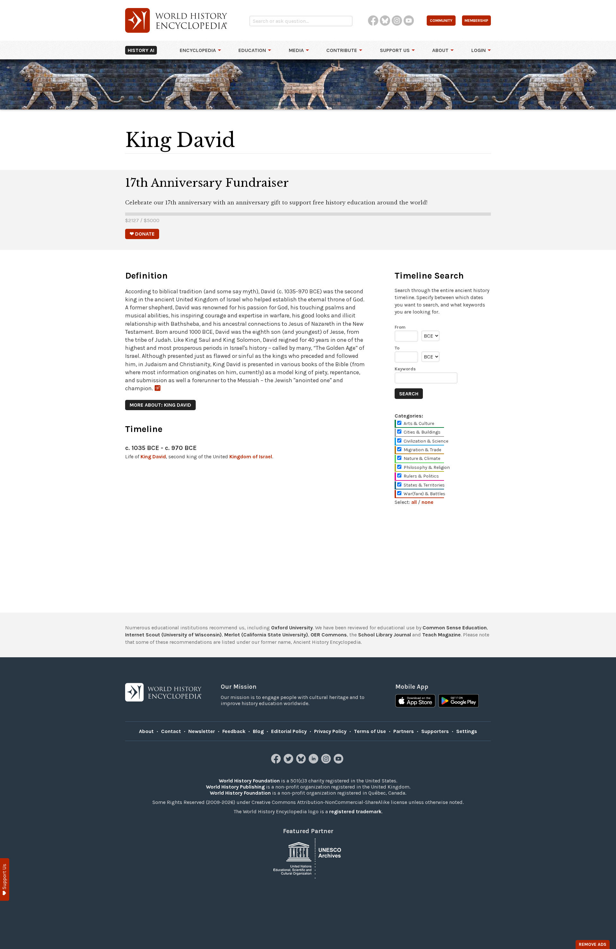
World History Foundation (249, 781)
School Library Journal (384, 635)
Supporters (435, 731)
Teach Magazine (441, 635)
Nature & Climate (422, 458)
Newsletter (201, 731)
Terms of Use (370, 731)
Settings (466, 731)
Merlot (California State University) (266, 635)
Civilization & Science (426, 441)
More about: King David (160, 405)
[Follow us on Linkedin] (314, 762)
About (440, 50)
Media (296, 50)
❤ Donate (142, 234)
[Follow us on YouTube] (339, 762)
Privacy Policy (330, 731)
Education (252, 50)
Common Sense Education (455, 628)
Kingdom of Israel (250, 456)
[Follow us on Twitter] (289, 762)
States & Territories (424, 485)
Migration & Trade (422, 450)
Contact (171, 731)
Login (478, 50)
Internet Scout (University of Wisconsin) (173, 635)
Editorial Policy (289, 731)
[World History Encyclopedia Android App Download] (459, 701)
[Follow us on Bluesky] (301, 762)
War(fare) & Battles (424, 493)
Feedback (233, 731)
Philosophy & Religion (427, 467)
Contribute (341, 50)
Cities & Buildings (422, 432)
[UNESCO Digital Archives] (308, 858)
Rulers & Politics (421, 476)
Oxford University (292, 628)
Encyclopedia (198, 50)
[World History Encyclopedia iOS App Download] (415, 701)
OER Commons (329, 635)
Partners (403, 731)
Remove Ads (592, 944)
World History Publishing (235, 787)
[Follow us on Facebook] (276, 762)
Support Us (395, 50)
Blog (258, 731)
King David (153, 456)
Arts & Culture (419, 423)
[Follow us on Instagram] (326, 762)
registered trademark (355, 811)
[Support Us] (4, 879)
